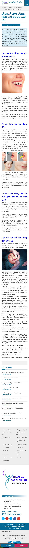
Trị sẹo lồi (5, 450)
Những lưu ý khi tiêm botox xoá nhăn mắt (13, 373)
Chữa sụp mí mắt (7, 457)
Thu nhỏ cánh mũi (7, 444)
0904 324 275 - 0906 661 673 (12, 504)
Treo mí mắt (20, 447)
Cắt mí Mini (6, 447)
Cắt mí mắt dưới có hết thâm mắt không (12, 414)
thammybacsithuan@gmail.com (13, 506)
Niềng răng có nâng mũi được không (11, 383)
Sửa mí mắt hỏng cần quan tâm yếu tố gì (12, 404)
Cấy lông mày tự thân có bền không (11, 393)
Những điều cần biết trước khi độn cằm (12, 399)
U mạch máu (6, 455)
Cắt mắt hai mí (6, 430)
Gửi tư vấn (8, 545)
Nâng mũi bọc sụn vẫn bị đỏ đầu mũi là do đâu (14, 419)
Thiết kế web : (11, 528)
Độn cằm (19, 455)
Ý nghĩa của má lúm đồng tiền (9, 378)
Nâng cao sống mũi (22, 430)
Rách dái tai (20, 457)
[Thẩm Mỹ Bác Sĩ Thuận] (5, 3)
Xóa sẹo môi (6, 460)
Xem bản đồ (7, 508)
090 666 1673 (14, 514)
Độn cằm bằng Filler (22, 437)
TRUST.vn (18, 528)
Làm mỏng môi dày (22, 444)
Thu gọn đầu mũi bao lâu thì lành (10, 388)
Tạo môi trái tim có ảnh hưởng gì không (12, 409)
